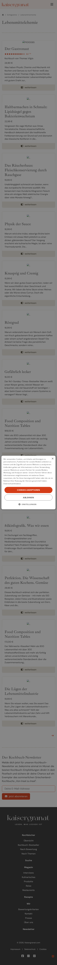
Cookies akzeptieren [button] (28, 490)
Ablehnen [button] (28, 497)
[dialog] (28, 482)
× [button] (52, 459)
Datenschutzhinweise (12, 483)
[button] (29, 504)
